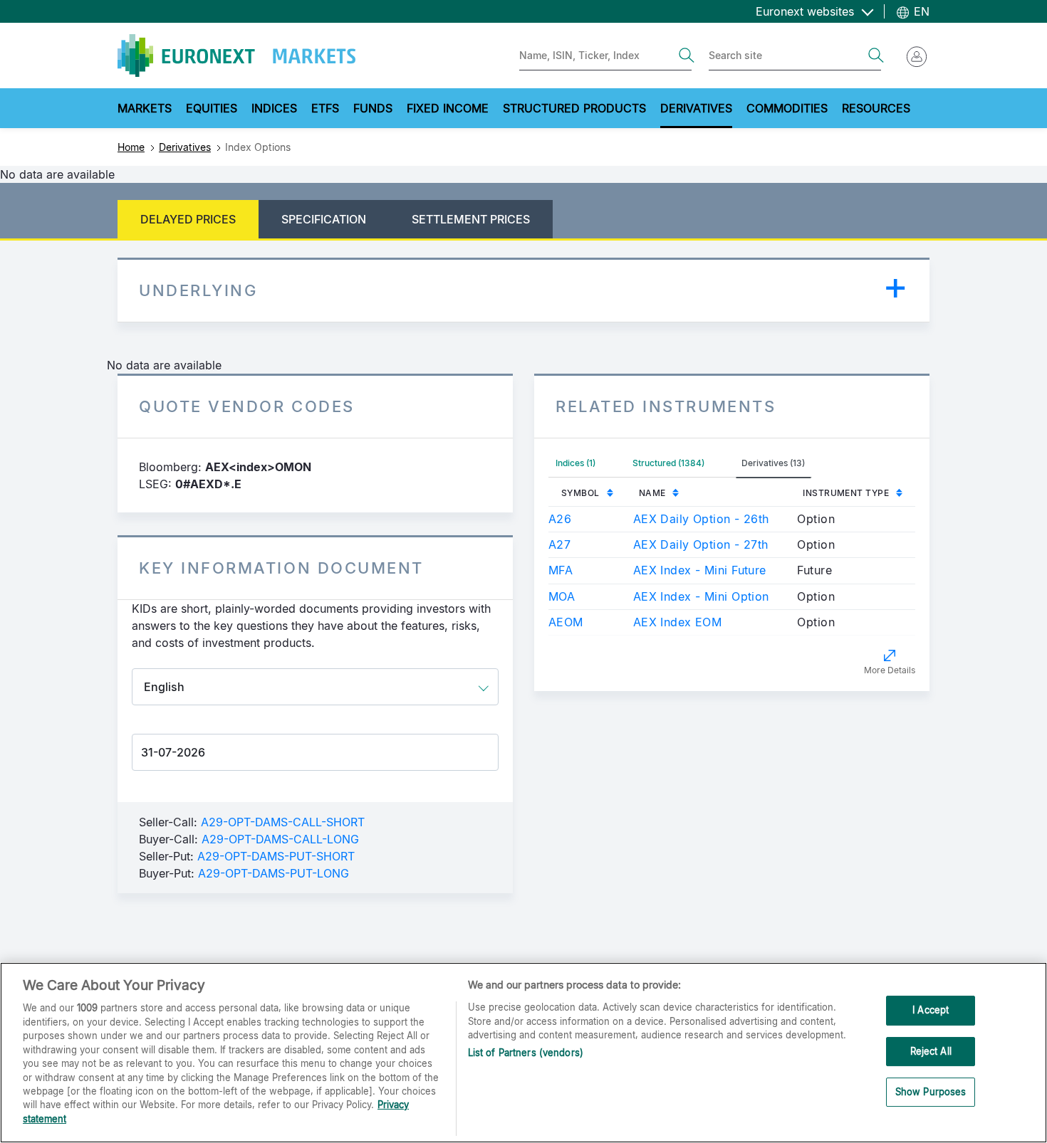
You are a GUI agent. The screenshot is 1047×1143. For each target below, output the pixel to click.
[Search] (686, 55)
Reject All (931, 1051)
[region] (523, 1052)
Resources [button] (876, 108)
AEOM (565, 622)
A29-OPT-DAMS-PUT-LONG (273, 873)
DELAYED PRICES (188, 219)
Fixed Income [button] (448, 108)
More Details (889, 670)
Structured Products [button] (574, 108)
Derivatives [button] (696, 108)
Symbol (580, 493)
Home (131, 147)
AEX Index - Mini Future (699, 570)
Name (652, 493)
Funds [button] (372, 108)
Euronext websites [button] (807, 11)
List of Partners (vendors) (525, 1052)
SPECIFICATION (323, 219)
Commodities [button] (787, 108)
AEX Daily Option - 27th (701, 544)
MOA (561, 596)
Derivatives (185, 147)
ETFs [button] (325, 108)
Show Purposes (931, 1092)
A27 (559, 544)
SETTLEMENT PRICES (471, 219)
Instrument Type (846, 493)
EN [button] (919, 11)
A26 (559, 519)
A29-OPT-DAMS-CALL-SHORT (283, 822)
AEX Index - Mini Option (701, 596)
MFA (560, 570)
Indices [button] (274, 108)
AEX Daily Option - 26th (701, 519)
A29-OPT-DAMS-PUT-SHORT (276, 856)
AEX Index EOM (677, 622)
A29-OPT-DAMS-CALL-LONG (280, 839)
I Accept (930, 1010)
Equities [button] (211, 108)
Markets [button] (145, 108)
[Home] (236, 55)
